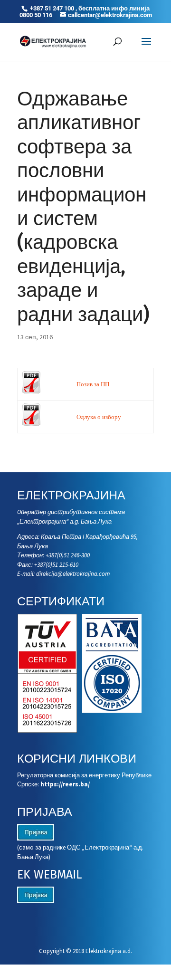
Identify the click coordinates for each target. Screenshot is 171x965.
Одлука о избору (98, 416)
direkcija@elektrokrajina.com (73, 574)
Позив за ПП (92, 384)
